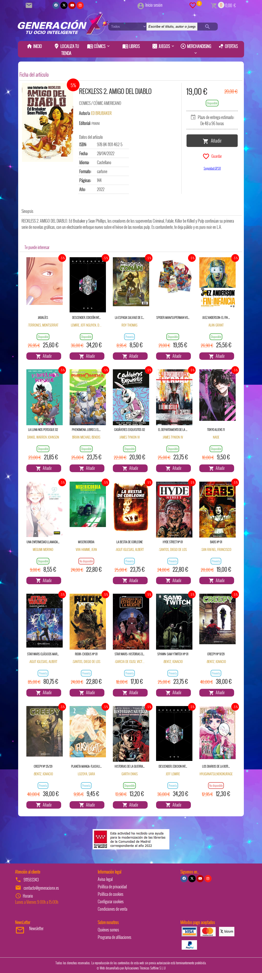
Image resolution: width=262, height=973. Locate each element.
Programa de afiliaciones (114, 937)
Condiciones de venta (112, 909)
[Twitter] (64, 5)
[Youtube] (71, 5)
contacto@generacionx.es (41, 888)
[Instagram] (80, 5)
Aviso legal (105, 879)
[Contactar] (29, 5)
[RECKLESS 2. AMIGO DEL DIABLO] (47, 122)
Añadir (215, 140)
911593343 (31, 880)
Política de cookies (110, 894)
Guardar (216, 155)
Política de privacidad (112, 886)
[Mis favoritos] (192, 5)
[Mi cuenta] (141, 5)
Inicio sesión (153, 5)
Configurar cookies (111, 901)
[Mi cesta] (214, 5)
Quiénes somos (108, 930)
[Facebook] (56, 5)
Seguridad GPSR (212, 168)
